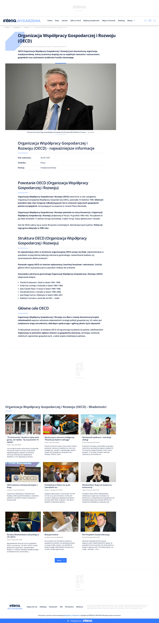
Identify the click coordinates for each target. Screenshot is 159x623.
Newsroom (53, 607)
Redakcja (121, 20)
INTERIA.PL (91, 615)
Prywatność (76, 615)
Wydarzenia (16, 27)
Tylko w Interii (75, 20)
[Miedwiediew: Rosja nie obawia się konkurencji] (98, 476)
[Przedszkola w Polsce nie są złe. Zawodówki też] (60, 476)
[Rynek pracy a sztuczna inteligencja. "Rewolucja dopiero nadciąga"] (60, 428)
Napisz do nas (32, 607)
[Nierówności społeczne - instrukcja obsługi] (98, 428)
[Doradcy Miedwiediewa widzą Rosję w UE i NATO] (23, 525)
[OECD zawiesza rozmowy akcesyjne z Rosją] (23, 476)
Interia (7, 27)
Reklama (79, 607)
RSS (61, 607)
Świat (57, 20)
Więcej (129, 20)
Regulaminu (68, 615)
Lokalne (65, 20)
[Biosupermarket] (60, 524)
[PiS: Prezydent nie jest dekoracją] (98, 524)
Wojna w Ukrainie (108, 20)
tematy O (27, 27)
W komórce (69, 607)
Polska (49, 20)
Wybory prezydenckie (91, 20)
